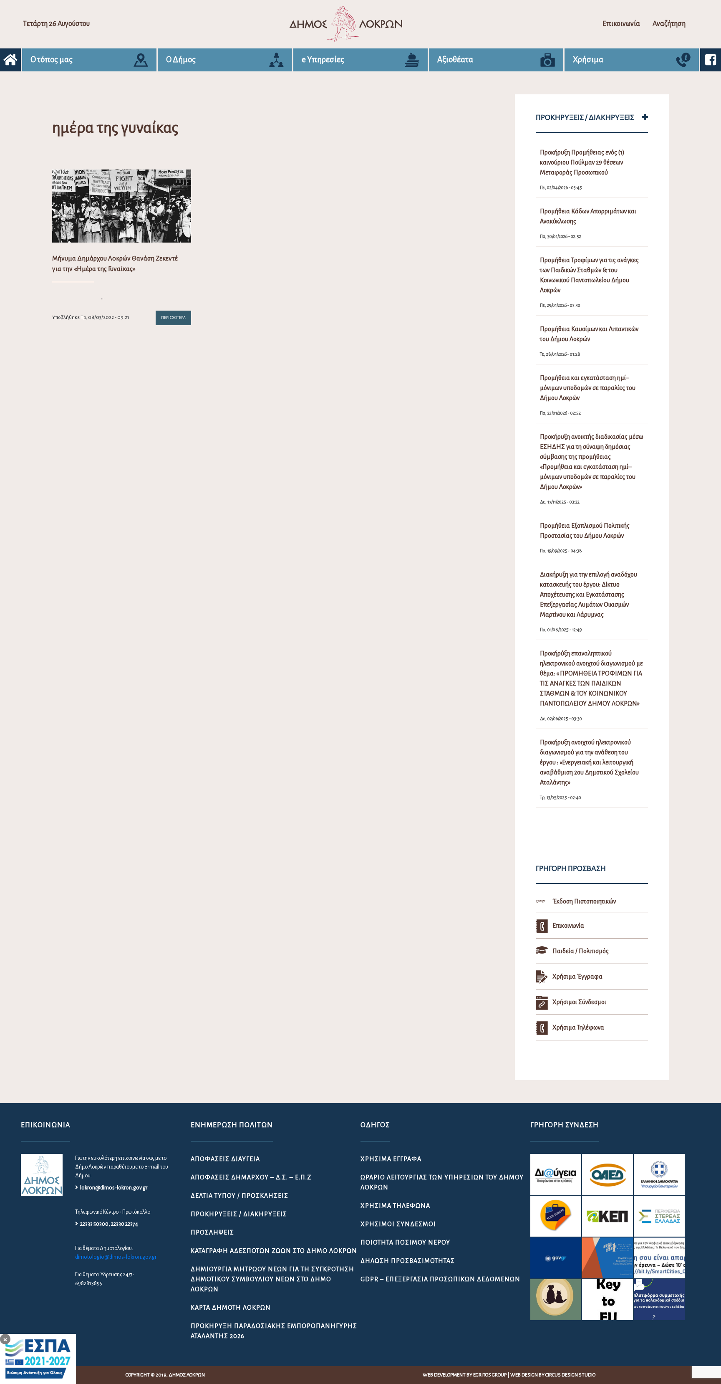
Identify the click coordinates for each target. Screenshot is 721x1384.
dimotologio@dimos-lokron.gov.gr (115, 1257)
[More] (645, 117)
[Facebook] (710, 59)
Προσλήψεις (212, 1232)
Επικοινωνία (621, 24)
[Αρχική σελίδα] (10, 59)
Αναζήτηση (669, 24)
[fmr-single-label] (555, 1174)
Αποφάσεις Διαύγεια (225, 1159)
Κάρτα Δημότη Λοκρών (231, 1307)
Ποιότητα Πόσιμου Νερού (405, 1242)
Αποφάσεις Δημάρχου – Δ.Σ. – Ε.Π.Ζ (251, 1177)
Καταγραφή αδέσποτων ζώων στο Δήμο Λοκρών (274, 1250)
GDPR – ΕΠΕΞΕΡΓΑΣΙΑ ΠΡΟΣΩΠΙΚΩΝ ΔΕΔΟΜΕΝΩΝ (440, 1279)
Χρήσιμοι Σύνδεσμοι (398, 1224)
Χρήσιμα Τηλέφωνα (395, 1205)
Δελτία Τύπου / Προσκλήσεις (239, 1195)
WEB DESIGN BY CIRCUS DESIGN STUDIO (552, 1375)
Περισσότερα (173, 318)
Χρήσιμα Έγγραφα (390, 1159)
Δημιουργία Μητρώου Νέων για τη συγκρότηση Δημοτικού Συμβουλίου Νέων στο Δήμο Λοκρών (272, 1279)
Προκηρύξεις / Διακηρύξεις (239, 1214)
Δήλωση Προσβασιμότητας (407, 1260)
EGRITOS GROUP (490, 1375)
